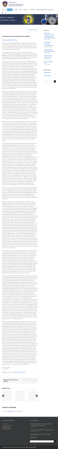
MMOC (4, 372)
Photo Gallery (47, 75)
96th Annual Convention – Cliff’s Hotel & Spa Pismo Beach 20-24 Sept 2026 (41, 424)
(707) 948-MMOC (6, 427)
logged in (10, 411)
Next (36, 30)
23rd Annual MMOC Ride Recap (9, 40)
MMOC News (16, 372)
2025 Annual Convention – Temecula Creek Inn (49, 44)
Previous (31, 30)
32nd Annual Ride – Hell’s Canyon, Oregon (41, 434)
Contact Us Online (6, 428)
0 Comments (22, 372)
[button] (5, 12)
